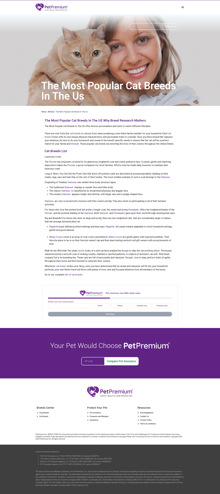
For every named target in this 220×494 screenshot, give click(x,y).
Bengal (125, 250)
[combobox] (146, 26)
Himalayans (119, 213)
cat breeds (75, 133)
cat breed (61, 266)
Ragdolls (53, 226)
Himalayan (133, 209)
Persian (53, 161)
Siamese (165, 177)
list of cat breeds (73, 274)
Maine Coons (56, 237)
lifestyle (75, 143)
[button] (182, 7)
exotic (81, 250)
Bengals (129, 257)
